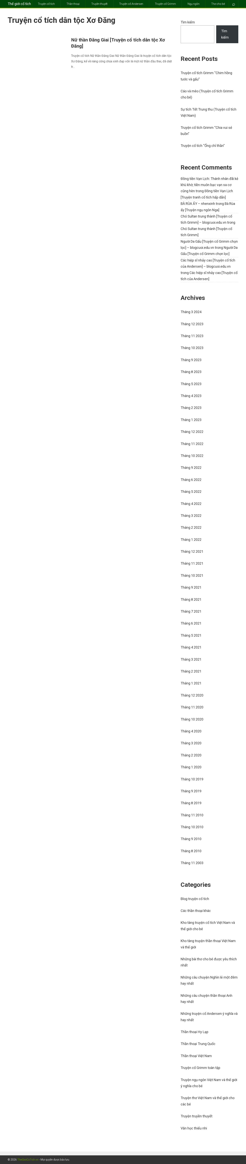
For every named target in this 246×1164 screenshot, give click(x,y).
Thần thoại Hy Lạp (194, 1032)
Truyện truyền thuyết (196, 1116)
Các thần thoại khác (196, 911)
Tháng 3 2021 (191, 659)
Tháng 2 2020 (191, 755)
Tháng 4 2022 (191, 504)
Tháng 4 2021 (191, 647)
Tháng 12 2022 (192, 432)
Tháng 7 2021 (191, 611)
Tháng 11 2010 (192, 815)
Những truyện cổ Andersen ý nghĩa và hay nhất (209, 1017)
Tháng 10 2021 (192, 575)
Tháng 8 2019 (191, 803)
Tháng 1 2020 (191, 767)
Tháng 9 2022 (191, 468)
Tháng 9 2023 (191, 360)
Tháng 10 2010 (192, 827)
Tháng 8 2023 (191, 372)
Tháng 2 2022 (191, 527)
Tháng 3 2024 (191, 312)
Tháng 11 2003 (192, 863)
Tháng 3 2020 (191, 743)
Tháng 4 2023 (191, 396)
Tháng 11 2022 (192, 444)
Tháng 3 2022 (191, 516)
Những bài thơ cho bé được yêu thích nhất (209, 962)
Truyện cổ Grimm (165, 3)
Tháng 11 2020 (192, 707)
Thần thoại (73, 3)
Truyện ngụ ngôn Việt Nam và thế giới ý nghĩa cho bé (209, 1083)
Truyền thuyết (99, 3)
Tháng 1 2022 (191, 540)
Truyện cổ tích (46, 3)
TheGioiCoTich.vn (27, 1159)
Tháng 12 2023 (192, 324)
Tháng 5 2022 (191, 492)
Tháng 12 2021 (192, 551)
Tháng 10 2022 (192, 456)
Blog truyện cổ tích (195, 899)
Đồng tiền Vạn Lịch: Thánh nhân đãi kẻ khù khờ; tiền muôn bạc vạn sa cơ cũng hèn (209, 185)
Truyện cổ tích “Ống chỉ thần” (203, 146)
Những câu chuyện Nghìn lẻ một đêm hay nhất (209, 980)
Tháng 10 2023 (192, 348)
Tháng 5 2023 (191, 384)
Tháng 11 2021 (192, 563)
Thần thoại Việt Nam (196, 1056)
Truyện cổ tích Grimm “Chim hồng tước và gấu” (206, 76)
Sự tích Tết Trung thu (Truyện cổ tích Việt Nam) (208, 112)
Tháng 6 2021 (191, 623)
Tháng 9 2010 (191, 839)
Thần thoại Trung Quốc (198, 1044)
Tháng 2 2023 (191, 408)
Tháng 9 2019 (191, 791)
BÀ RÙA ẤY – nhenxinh (198, 204)
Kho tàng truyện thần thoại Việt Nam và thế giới (208, 944)
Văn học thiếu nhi (194, 1128)
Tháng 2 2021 (191, 671)
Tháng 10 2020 (192, 719)
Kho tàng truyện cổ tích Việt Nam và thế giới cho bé (208, 926)
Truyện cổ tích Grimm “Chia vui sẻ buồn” (206, 131)
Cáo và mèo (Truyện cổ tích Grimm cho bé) (207, 94)
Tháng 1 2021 (191, 683)
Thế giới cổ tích (19, 4)
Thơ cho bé (218, 3)
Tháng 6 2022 (191, 480)
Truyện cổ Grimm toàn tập (200, 1068)
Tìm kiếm (188, 22)
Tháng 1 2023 (191, 420)
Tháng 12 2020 (192, 695)
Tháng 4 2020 (191, 731)
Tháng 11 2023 (192, 336)
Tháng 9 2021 (191, 587)
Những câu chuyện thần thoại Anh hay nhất (206, 999)
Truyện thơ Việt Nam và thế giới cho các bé (207, 1101)
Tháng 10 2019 (192, 779)
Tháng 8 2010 (191, 851)
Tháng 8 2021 (191, 599)
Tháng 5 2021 (191, 635)
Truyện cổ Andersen (131, 3)
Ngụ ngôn (193, 3)
